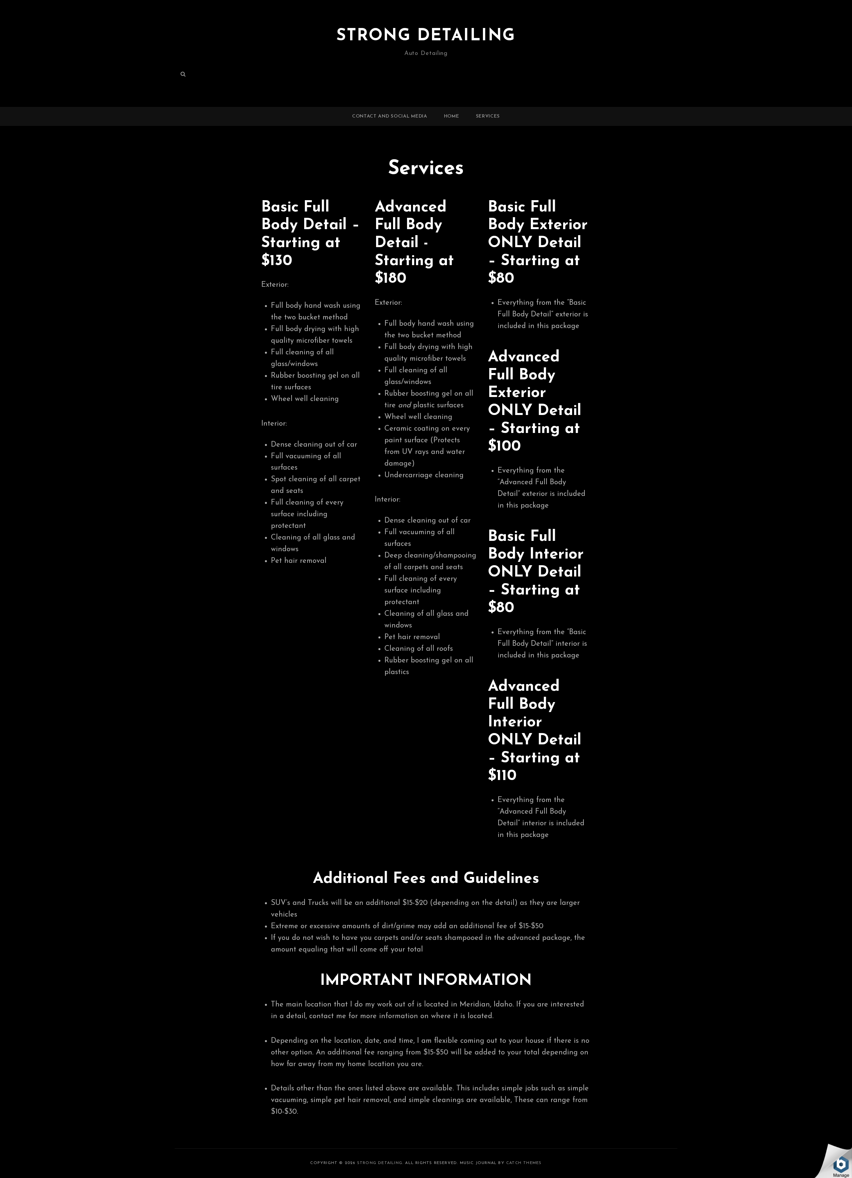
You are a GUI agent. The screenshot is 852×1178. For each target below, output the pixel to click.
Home (451, 116)
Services (488, 116)
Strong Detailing (425, 36)
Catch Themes (523, 1163)
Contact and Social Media (389, 116)
